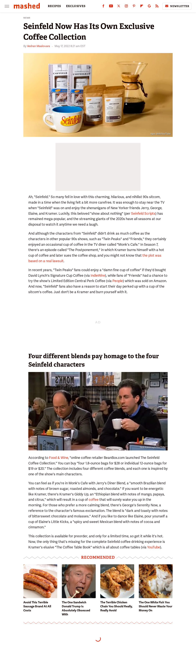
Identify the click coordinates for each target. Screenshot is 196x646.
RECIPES (54, 6)
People (117, 281)
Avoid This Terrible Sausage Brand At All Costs (37, 606)
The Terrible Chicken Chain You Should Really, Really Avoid (116, 606)
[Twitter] (118, 7)
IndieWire (98, 275)
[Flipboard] (141, 7)
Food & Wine (58, 457)
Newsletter (179, 6)
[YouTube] (111, 7)
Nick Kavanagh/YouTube (153, 447)
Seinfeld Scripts (143, 213)
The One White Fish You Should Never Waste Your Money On (155, 606)
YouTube (153, 547)
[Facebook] (103, 7)
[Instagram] (126, 7)
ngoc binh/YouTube (160, 134)
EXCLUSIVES (76, 6)
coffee (94, 499)
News (26, 18)
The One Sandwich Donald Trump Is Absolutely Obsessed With (76, 608)
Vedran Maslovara (38, 46)
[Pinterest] (134, 7)
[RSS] (157, 7)
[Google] (149, 7)
